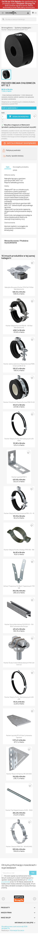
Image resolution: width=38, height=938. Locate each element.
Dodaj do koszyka (19, 116)
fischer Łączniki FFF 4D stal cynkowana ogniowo (19, 736)
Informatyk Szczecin (17, 930)
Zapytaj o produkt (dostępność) (19, 143)
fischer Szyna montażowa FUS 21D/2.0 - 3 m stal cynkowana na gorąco (19, 625)
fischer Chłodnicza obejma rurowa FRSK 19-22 (19, 402)
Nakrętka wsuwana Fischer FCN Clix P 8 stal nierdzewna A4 (19, 288)
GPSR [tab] (15, 170)
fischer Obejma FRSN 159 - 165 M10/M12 (19, 846)
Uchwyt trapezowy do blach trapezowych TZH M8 (19, 587)
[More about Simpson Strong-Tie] (19, 899)
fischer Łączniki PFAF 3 (19, 477)
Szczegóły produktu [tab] (21, 167)
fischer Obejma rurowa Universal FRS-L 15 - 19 (19, 513)
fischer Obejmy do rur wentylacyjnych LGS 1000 (19, 440)
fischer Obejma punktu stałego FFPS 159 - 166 (19, 550)
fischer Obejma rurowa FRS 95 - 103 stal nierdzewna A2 (19, 327)
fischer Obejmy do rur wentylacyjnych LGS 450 (19, 698)
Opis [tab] (7, 167)
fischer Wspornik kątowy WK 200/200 (19, 774)
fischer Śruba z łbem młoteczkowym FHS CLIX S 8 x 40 (19, 664)
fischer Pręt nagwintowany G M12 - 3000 (19, 810)
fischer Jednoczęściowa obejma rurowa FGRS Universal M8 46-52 (18, 365)
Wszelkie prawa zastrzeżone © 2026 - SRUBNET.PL (14, 927)
